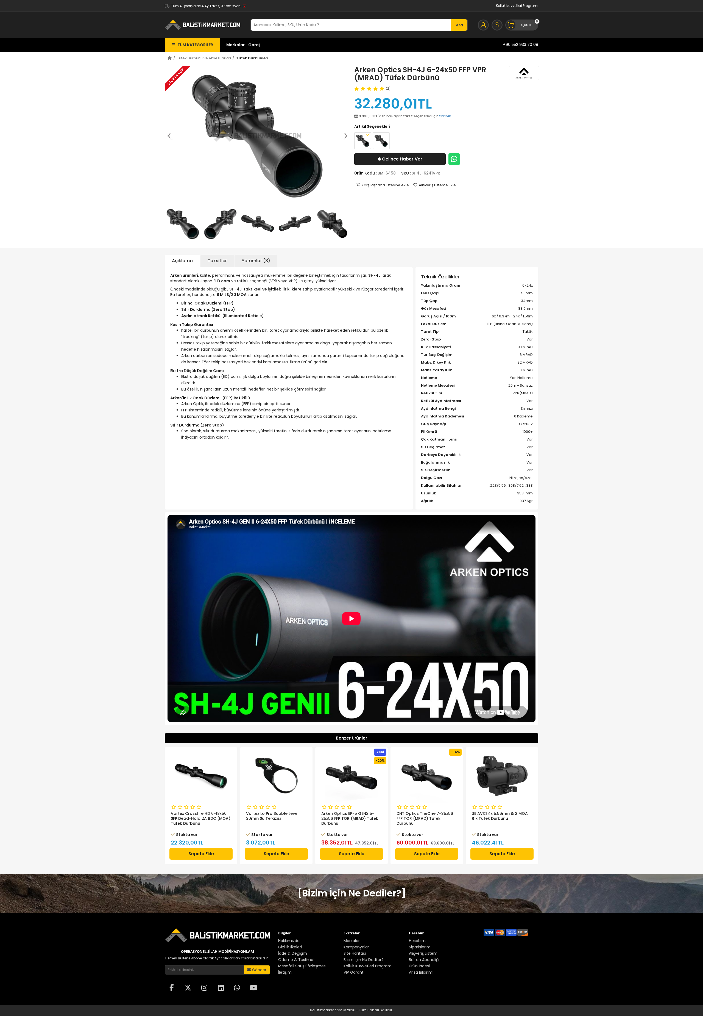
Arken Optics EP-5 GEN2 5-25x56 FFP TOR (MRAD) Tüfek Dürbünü (274, 818)
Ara (459, 25)
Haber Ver (402, 159)
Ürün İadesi (419, 966)
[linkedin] (221, 988)
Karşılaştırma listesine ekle (385, 185)
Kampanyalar (356, 947)
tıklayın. (445, 116)
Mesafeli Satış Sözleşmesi (302, 966)
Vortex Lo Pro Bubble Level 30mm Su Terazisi (197, 816)
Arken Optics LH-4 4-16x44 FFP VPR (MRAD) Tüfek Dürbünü (498, 818)
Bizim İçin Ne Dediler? (364, 959)
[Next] (343, 135)
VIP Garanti (354, 972)
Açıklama (182, 261)
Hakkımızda (289, 940)
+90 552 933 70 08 (520, 44)
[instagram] (204, 988)
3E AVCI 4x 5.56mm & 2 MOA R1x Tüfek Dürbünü (425, 816)
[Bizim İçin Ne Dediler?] (351, 893)
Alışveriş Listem (423, 953)
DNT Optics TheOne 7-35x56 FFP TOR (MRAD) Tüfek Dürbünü (349, 818)
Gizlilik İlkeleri (290, 947)
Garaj (254, 45)
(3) (388, 88)
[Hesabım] (483, 25)
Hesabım (417, 940)
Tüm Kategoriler (194, 45)
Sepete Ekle (201, 854)
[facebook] (171, 988)
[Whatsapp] (454, 159)
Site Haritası (355, 953)
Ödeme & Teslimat (296, 959)
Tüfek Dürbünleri (252, 58)
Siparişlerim (420, 947)
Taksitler (217, 261)
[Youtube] (253, 988)
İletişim (285, 972)
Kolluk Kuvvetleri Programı (517, 5)
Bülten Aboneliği (424, 959)
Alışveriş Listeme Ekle (437, 185)
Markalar (235, 45)
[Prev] (172, 135)
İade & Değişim (292, 953)
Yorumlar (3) (256, 261)
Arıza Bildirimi (421, 972)
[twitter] (188, 988)
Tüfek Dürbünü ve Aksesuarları (204, 58)
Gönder (258, 970)
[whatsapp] (237, 988)
